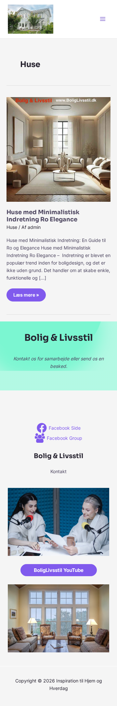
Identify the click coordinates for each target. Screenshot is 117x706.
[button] (58, 570)
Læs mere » (28, 293)
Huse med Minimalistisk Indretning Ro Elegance (43, 216)
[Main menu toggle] (102, 19)
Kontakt (58, 471)
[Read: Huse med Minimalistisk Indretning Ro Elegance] (58, 148)
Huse (11, 227)
